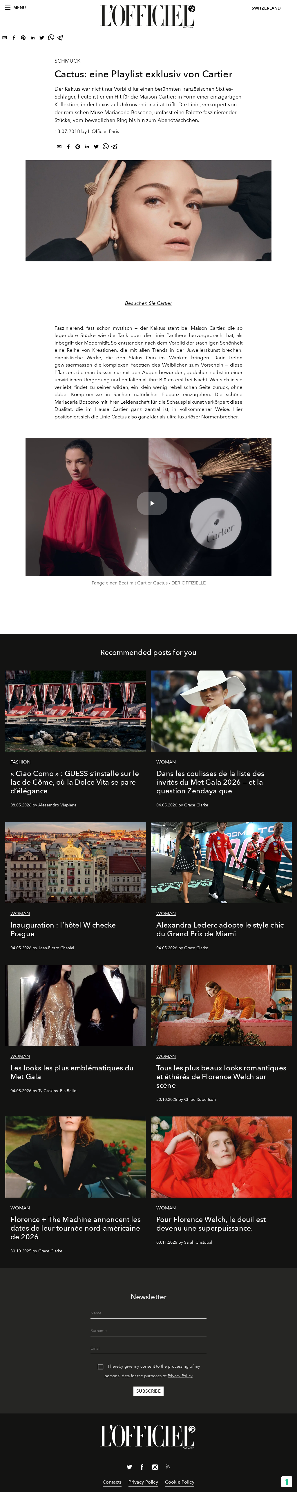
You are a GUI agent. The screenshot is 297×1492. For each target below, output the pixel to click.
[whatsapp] (51, 39)
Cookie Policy (179, 1482)
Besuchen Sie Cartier (148, 303)
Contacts (112, 1482)
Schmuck (67, 61)
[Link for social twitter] (129, 1468)
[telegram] (60, 39)
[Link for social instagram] (155, 1468)
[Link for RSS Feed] (168, 1468)
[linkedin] (32, 39)
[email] (4, 39)
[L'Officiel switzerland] (148, 16)
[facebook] (14, 39)
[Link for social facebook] (142, 1468)
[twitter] (41, 39)
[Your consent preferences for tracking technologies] (286, 1481)
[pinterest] (23, 39)
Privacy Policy (180, 1375)
